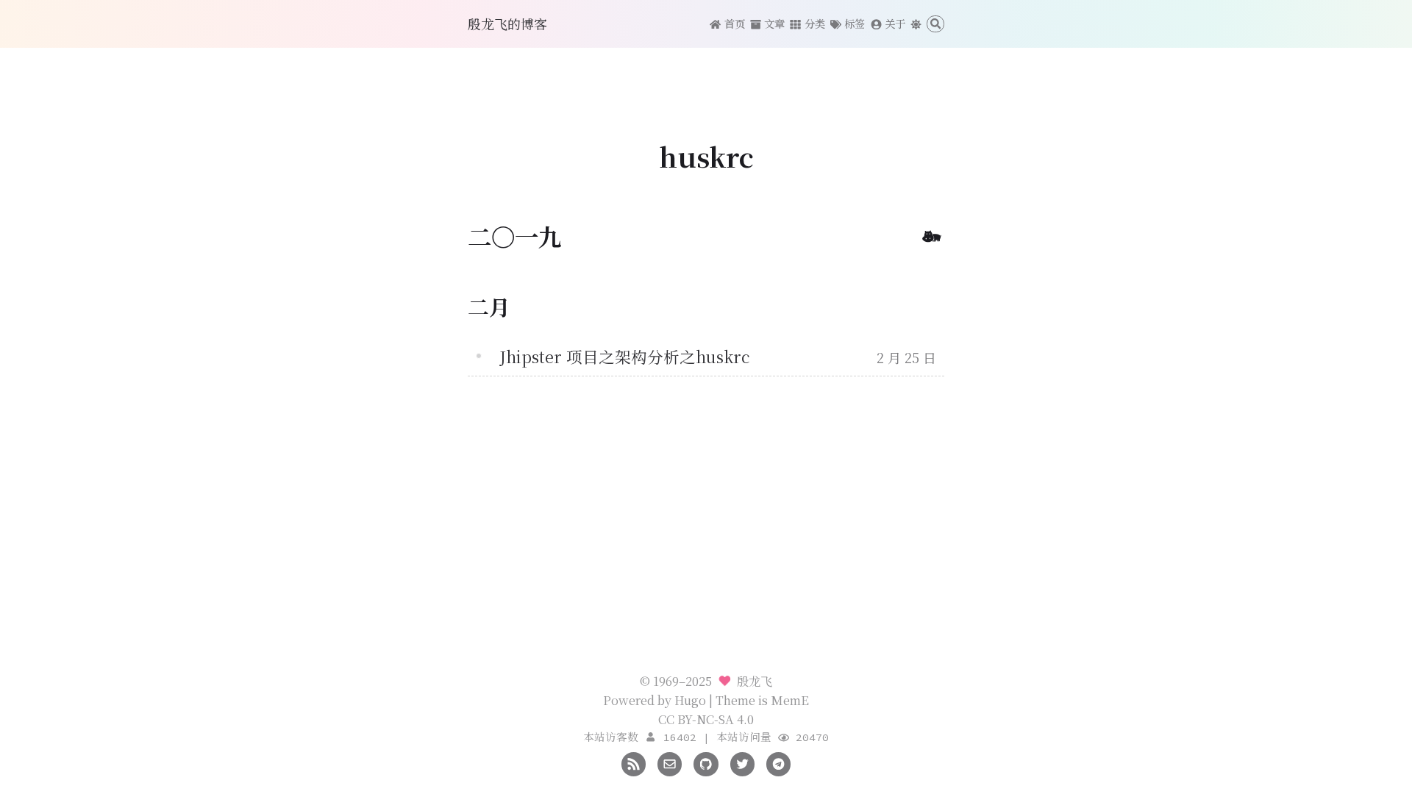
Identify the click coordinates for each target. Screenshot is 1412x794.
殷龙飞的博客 (507, 23)
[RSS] (633, 762)
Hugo (690, 700)
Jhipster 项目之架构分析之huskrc (624, 356)
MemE (790, 700)
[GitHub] (705, 762)
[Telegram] (778, 762)
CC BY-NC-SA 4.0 (706, 719)
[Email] (669, 762)
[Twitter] (742, 762)
